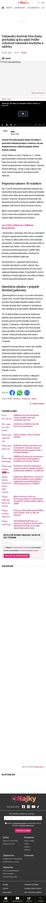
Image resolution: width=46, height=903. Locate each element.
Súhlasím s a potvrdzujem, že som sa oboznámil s (23, 824)
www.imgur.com (39, 93)
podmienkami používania (21, 547)
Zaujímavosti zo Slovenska (12, 859)
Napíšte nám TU (39, 767)
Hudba (26, 844)
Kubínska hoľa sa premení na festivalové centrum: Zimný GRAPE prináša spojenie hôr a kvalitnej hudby (28, 448)
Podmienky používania (31, 884)
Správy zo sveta (8, 844)
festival (17, 399)
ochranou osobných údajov (29, 550)
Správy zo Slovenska (10, 841)
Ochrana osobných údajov (33, 888)
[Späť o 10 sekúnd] (6, 125)
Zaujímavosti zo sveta (11, 862)
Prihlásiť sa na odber (23, 831)
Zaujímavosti (33, 8)
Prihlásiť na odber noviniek (16, 556)
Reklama (5, 884)
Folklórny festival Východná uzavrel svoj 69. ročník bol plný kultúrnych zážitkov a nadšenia (29, 468)
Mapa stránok (7, 892)
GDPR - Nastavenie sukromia (32, 892)
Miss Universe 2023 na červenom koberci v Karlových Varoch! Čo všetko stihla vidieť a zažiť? (29, 499)
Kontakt (5, 888)
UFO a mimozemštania (11, 871)
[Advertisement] (23, 664)
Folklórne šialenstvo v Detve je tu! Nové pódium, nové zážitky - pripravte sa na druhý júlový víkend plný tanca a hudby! (28, 480)
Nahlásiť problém (38, 404)
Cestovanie (29, 855)
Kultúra (24, 52)
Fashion (27, 847)
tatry (34, 399)
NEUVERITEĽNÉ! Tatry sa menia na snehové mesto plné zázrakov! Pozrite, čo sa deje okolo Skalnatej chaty (28, 524)
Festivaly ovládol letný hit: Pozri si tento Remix (26, 425)
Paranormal (8, 867)
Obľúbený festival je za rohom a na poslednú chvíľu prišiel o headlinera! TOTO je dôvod (28, 458)
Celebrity (27, 850)
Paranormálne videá (10, 877)
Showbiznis (20, 8)
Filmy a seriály (29, 841)
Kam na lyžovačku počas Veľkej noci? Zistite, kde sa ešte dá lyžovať (28, 512)
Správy (9, 8)
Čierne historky (8, 874)
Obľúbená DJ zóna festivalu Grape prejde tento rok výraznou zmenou (26, 417)
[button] (39, 3)
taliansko (27, 399)
